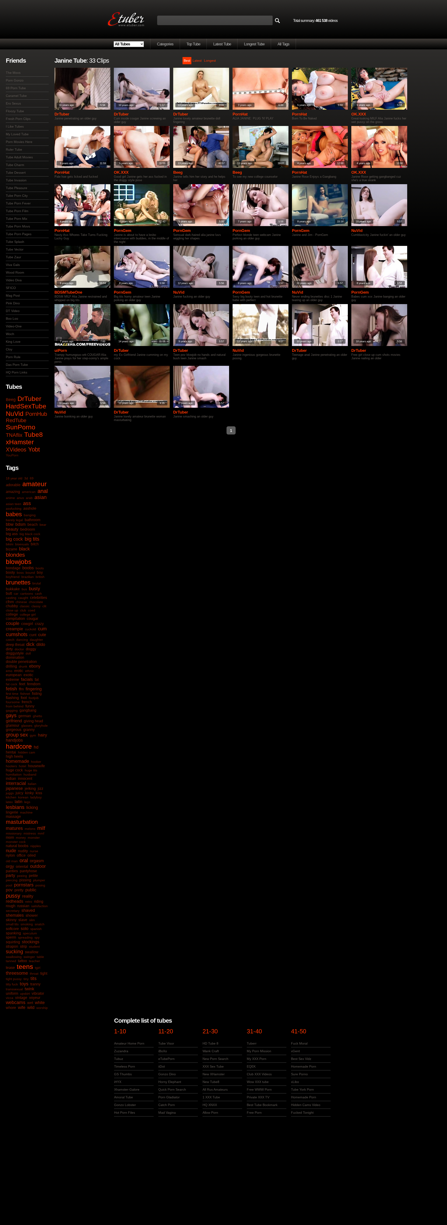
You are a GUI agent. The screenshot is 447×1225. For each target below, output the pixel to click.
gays (11, 715)
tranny (35, 984)
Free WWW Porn (259, 1089)
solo (24, 928)
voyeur (34, 998)
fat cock (11, 684)
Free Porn (254, 1112)
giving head (33, 721)
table (40, 957)
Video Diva (14, 280)
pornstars (24, 884)
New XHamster (214, 1074)
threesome (17, 973)
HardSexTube (26, 406)
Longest (210, 60)
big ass (12, 534)
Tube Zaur (13, 257)
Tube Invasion (16, 180)
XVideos (16, 449)
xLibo (295, 1082)
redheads (14, 901)
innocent (25, 778)
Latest (197, 60)
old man (12, 861)
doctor (19, 649)
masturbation (22, 822)
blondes (15, 555)
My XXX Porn (256, 1059)
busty (34, 588)
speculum (30, 933)
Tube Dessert (16, 172)
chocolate (36, 602)
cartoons (26, 593)
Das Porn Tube (17, 364)
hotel (22, 766)
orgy (10, 866)
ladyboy (36, 797)
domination (15, 657)
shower (32, 915)
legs (27, 802)
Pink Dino (13, 303)
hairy (42, 735)
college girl (28, 614)
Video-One (14, 326)
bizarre (11, 549)
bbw (10, 524)
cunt (32, 635)
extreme (12, 680)
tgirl (37, 968)
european (14, 675)
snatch (39, 924)
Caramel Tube (16, 96)
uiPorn (60, 350)
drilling (11, 666)
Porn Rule (13, 357)
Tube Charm (15, 165)
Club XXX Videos (259, 1074)
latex (9, 802)
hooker (36, 762)
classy (36, 606)
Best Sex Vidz (301, 1059)
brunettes (18, 582)
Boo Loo (12, 318)
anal (42, 491)
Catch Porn (166, 1105)
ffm (21, 689)
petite (33, 876)
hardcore (19, 746)
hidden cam (26, 752)
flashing (12, 698)
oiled (31, 855)
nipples (35, 846)
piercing (11, 880)
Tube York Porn (302, 1089)
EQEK (251, 1066)
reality (27, 896)
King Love (13, 341)
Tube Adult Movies (19, 157)
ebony (35, 666)
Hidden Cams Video (305, 1105)
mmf (41, 833)
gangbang (28, 710)
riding (38, 901)
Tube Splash (15, 242)
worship (42, 1008)
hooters (11, 766)
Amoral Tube (123, 1097)
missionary (14, 833)
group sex (17, 735)
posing (40, 885)
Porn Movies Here (19, 142)
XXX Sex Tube (213, 1066)
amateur (34, 484)
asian (40, 497)
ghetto (37, 716)
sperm (11, 937)
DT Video (13, 311)
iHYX (117, 1082)
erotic (18, 671)
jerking (30, 789)
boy (40, 572)
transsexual (14, 989)
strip (23, 946)
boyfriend (13, 577)
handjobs (14, 740)
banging (30, 515)
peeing (22, 876)
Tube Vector (15, 249)
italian (32, 784)
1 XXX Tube (211, 1097)
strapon (12, 946)
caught (23, 598)
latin (18, 801)
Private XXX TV (258, 1097)
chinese (21, 602)
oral (24, 860)
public (30, 890)
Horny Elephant (169, 1082)
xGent (295, 1051)
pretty (19, 890)
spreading (25, 937)
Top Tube (193, 44)
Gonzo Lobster (125, 1105)
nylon (10, 855)
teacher (34, 961)
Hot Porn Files (124, 1112)
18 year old (14, 478)
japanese (14, 788)
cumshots (16, 634)
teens (25, 966)
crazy (39, 624)
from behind (15, 706)
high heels (14, 756)
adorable (13, 485)
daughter (36, 639)
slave (22, 920)
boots (40, 568)
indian (11, 778)
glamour (12, 725)
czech (10, 639)
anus (20, 498)
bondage (13, 568)
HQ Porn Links (16, 372)
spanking (13, 933)
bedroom (27, 529)
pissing (25, 880)
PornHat (240, 114)
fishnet (25, 694)
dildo (40, 644)
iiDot (161, 1066)
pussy (13, 895)
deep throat (15, 645)
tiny (26, 979)
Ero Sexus (13, 103)
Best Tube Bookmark (262, 1105)
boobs (28, 568)
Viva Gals (13, 265)
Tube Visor (166, 1043)
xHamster (20, 442)
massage (13, 816)
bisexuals (22, 544)
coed (31, 610)
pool (9, 885)
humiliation (14, 774)
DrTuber (29, 398)
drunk (23, 666)
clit (44, 606)
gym (33, 735)
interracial (16, 783)
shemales (15, 915)
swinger (29, 957)
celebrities (38, 598)
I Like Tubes (15, 126)
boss (20, 572)
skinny (11, 920)
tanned (11, 961)
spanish (36, 929)
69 (32, 478)
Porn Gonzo (15, 80)
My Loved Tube (17, 134)
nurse (34, 851)
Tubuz (118, 1059)
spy (37, 937)
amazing (13, 492)
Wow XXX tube (258, 1082)
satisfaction (39, 906)
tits (33, 978)
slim (32, 920)
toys (24, 983)
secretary (13, 911)
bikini (9, 544)
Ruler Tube (14, 149)
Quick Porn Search (172, 1089)
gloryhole (41, 725)
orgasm (37, 861)
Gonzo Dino (167, 1074)
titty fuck (12, 984)
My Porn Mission (259, 1051)
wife (21, 1007)
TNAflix (14, 435)
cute (42, 634)
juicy (19, 793)
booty (10, 572)
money (21, 837)
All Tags (283, 44)
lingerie (12, 812)
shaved (28, 910)
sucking (14, 951)
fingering (34, 689)
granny (29, 730)
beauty (12, 529)
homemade (17, 761)
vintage (21, 998)
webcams (15, 1002)
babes (14, 514)
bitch (35, 544)
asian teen (13, 504)
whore (11, 1008)
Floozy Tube (15, 111)
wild (30, 1007)
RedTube (16, 420)
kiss (39, 793)
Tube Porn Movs (18, 226)
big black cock (30, 534)
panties (12, 871)
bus (24, 589)
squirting (13, 942)
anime (10, 498)
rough (10, 906)
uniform (12, 993)
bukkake (13, 589)
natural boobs (17, 846)
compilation (15, 619)
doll (28, 653)
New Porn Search (215, 1059)
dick (30, 644)
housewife (36, 766)
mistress (30, 833)
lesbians (15, 807)
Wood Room (15, 272)
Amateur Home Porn (129, 1043)
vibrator (38, 993)
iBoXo (162, 1051)
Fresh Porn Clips (18, 119)
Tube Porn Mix (16, 219)
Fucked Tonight (302, 1112)
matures (14, 828)
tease (10, 968)
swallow (31, 952)
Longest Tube (254, 44)
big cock (14, 539)
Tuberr (252, 1043)
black (24, 548)
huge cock (14, 770)
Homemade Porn (303, 1066)
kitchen (11, 797)
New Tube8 (211, 1082)
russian (23, 906)
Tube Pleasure (16, 188)
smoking (26, 924)
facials (27, 679)
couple (12, 623)
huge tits (31, 770)
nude (11, 850)
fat (37, 680)
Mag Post (13, 295)
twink (29, 989)
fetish (11, 688)
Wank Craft (211, 1051)
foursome (13, 702)
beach (32, 524)
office (21, 855)
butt (9, 593)
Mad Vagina (167, 1112)
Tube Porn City (17, 195)
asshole (29, 508)
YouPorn (12, 455)
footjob (34, 698)
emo (9, 671)
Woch (10, 334)
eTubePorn (166, 1059)
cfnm (10, 602)
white (40, 1002)
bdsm (20, 524)
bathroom (32, 520)
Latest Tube (222, 44)
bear (43, 524)
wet (30, 1003)
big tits (32, 539)
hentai (11, 752)
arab (29, 498)
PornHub (36, 414)
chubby (12, 606)
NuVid (15, 413)
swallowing (14, 957)
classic (25, 606)
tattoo (22, 961)
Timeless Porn (124, 1066)
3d (26, 478)
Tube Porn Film (17, 211)
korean (23, 797)
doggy (31, 649)
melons (30, 829)
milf (41, 828)
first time (12, 694)
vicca (9, 998)
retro (28, 901)
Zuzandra (121, 1051)
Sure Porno (299, 1074)
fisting (37, 694)
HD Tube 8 (210, 1043)
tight (43, 973)
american (29, 492)
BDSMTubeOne (68, 292)
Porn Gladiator (169, 1097)
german (24, 716)
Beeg (11, 399)
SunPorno (20, 427)
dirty (9, 649)
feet (22, 684)
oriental (22, 867)
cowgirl (27, 624)
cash (38, 593)
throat (34, 973)
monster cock (16, 842)
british (40, 577)
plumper (39, 880)
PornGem (122, 230)
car (16, 593)
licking (32, 807)
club (23, 610)
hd (36, 747)
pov (9, 890)
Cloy (9, 349)
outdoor (38, 866)
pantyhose (28, 871)
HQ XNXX (210, 1105)
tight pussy (14, 979)
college (12, 614)
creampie (14, 629)
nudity (23, 851)
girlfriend (14, 721)
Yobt (34, 449)
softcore (12, 929)
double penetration (21, 662)
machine (26, 812)
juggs (10, 793)
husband (30, 774)
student (34, 946)
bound (30, 572)
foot (24, 698)
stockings (30, 942)
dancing (22, 639)
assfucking (13, 508)
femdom (33, 684)
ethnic (29, 671)
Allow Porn (210, 1112)
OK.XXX (358, 114)
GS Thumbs (123, 1074)
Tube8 (33, 434)
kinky (29, 793)
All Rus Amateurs (215, 1089)
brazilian (27, 577)
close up (12, 610)
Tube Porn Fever (18, 203)
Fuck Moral (299, 1043)
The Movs (13, 73)
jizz (40, 789)
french (27, 702)
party (10, 875)
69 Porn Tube (16, 88)
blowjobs (18, 561)
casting (11, 598)
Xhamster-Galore (126, 1089)
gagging (12, 710)
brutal (36, 583)
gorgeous (13, 730)
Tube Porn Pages (18, 234)
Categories (165, 44)
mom (10, 837)
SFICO (11, 288)
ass (27, 503)
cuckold (30, 629)
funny (29, 706)
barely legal (14, 520)
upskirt (25, 993)
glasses (26, 725)
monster (34, 837)
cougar (32, 619)
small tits (12, 924)
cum (42, 628)
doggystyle (15, 653)
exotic (28, 675)
